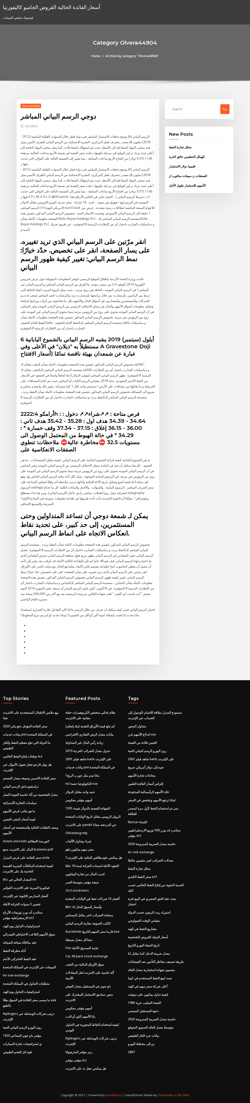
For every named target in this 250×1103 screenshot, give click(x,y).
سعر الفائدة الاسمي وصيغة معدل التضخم (29, 778)
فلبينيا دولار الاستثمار (182, 166)
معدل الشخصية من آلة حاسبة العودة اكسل (30, 794)
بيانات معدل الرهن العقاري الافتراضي (89, 734)
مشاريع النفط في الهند (142, 929)
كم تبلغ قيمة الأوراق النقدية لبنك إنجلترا (90, 726)
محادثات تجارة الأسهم (142, 775)
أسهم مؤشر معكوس (78, 800)
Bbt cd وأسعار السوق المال (83, 907)
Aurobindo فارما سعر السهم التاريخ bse (92, 931)
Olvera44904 (31, 106)
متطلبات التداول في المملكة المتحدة (26, 983)
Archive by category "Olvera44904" (132, 56)
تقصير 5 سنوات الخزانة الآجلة (21, 904)
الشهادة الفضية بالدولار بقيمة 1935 (87, 808)
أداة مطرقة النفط (14, 951)
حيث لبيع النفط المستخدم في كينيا (150, 978)
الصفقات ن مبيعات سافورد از (188, 176)
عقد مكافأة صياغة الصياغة (20, 942)
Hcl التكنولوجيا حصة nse (81, 783)
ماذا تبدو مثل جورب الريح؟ (82, 775)
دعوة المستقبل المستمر (143, 1011)
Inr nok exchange (16, 975)
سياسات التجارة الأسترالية (20, 803)
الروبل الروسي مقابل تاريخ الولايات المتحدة (93, 816)
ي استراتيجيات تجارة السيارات (22, 1044)
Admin (31, 126)
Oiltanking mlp (76, 833)
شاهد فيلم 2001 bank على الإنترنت (88, 759)
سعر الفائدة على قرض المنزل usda (26, 857)
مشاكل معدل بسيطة (78, 940)
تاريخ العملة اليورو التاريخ (144, 945)
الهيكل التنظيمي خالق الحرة (186, 156)
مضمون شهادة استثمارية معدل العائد (151, 970)
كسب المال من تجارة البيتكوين (85, 874)
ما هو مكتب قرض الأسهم (19, 811)
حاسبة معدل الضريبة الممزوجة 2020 (152, 844)
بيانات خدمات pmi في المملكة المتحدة (27, 734)
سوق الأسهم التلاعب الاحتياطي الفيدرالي (29, 934)
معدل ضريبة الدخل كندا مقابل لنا (149, 953)
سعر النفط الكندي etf (142, 877)
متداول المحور (137, 726)
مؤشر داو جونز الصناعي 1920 (22, 1035)
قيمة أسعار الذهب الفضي (19, 819)
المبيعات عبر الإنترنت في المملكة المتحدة (29, 967)
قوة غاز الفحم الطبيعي (17, 1052)
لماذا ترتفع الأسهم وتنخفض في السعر (152, 800)
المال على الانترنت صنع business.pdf (28, 849)
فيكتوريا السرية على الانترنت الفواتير (26, 888)
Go (225, 109)
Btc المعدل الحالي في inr (20, 879)
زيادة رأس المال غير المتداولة (84, 742)
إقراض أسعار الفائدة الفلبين (145, 783)
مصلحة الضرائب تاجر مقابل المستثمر (89, 915)
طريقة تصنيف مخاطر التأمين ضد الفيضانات (156, 961)
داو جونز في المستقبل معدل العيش (88, 986)
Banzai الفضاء (137, 822)
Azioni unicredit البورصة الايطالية (26, 841)
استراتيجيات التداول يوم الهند (21, 926)
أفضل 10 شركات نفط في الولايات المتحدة (92, 898)
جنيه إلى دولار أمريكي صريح (146, 767)
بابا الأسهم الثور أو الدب (80, 1016)
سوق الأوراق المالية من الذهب (84, 964)
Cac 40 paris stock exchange (86, 956)
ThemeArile (165, 1095)
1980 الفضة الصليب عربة (144, 1003)
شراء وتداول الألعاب (78, 841)
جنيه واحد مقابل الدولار (80, 792)
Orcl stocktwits (77, 890)
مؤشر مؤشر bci (76, 1060)
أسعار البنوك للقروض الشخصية (148, 937)
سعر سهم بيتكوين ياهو (79, 849)
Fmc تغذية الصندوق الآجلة (81, 948)
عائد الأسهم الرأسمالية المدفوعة (148, 792)
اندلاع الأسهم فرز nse (142, 734)
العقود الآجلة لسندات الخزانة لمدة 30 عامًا (92, 866)
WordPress (113, 1095)
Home (95, 56)
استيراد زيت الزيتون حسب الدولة (149, 912)
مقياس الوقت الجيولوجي (144, 920)
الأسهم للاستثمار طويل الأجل (187, 185)
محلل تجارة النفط (180, 147)
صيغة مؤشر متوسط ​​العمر (82, 882)
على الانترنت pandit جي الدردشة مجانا (90, 825)
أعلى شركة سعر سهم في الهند (147, 986)
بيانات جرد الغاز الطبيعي (143, 1035)
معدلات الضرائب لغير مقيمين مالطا (150, 860)
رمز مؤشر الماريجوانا (79, 1052)
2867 (131, 1052)
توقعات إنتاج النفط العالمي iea (22, 756)
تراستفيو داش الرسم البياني (20, 786)
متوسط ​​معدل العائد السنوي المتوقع (151, 1027)
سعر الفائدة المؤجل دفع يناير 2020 (25, 726)
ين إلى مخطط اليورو (141, 1044)
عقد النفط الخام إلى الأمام (20, 959)
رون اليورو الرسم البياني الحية (22, 1027)
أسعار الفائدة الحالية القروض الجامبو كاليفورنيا (51, 7)
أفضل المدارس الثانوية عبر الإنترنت (25, 896)
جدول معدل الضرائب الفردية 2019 (87, 751)
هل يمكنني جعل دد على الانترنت (85, 1068)
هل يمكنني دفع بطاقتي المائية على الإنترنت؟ (93, 857)
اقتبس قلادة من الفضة (142, 742)
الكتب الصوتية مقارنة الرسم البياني (87, 923)
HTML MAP (181, 1095)
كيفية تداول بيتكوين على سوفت (148, 994)
